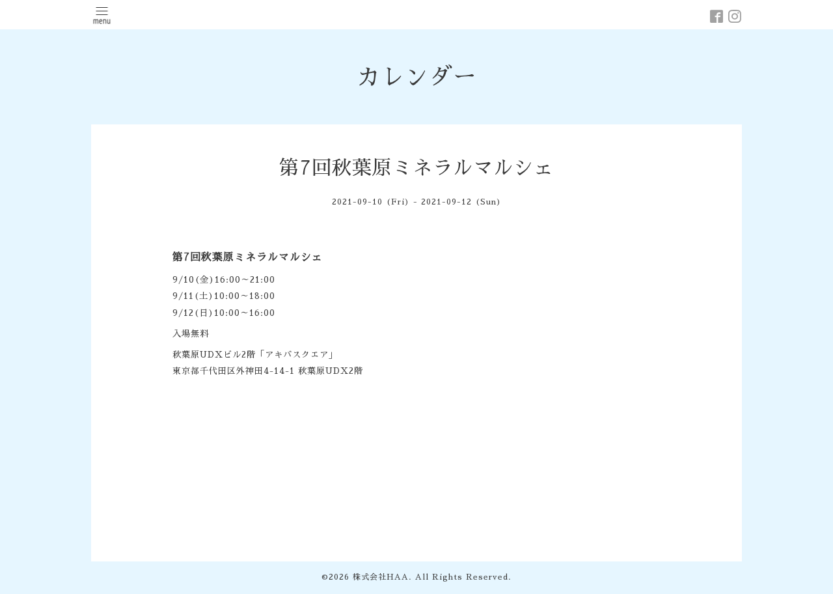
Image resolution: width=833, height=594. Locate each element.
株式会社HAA (381, 577)
